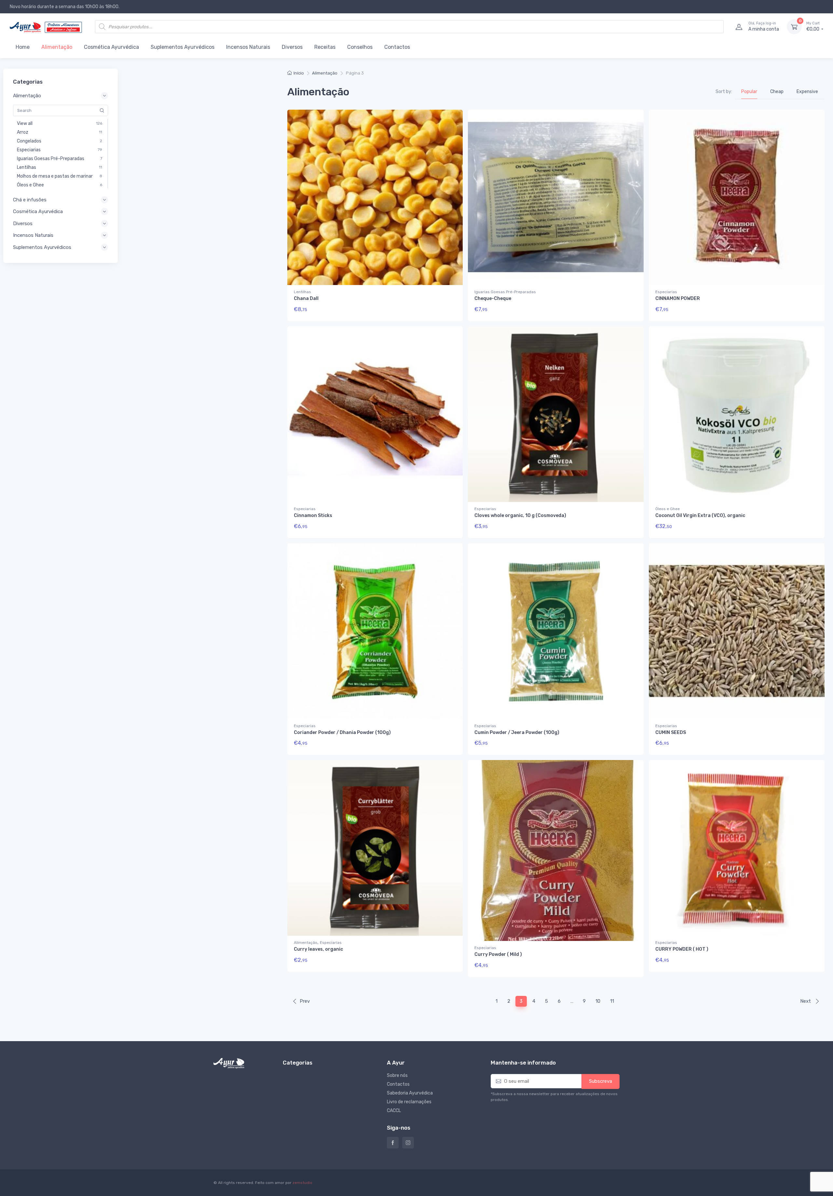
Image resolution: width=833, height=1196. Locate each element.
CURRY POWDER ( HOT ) (681, 949)
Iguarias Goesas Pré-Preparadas (505, 292)
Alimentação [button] (27, 96)
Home (23, 47)
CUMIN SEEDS (670, 732)
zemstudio (302, 1182)
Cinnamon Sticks (313, 515)
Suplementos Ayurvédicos (182, 47)
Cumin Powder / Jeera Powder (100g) (516, 732)
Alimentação (56, 47)
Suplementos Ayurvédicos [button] (42, 247)
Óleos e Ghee (667, 509)
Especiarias (666, 292)
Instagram (408, 1142)
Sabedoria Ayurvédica (410, 1093)
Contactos (397, 47)
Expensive (807, 91)
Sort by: (724, 91)
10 (597, 1001)
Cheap (777, 91)
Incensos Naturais (248, 47)
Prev (305, 1001)
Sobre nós (397, 1075)
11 (612, 1001)
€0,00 (813, 26)
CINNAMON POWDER (677, 298)
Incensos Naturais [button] (33, 235)
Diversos (292, 47)
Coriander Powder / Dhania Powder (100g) (342, 732)
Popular (749, 91)
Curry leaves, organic (318, 949)
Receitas (324, 47)
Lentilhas (302, 292)
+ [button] (445, 311)
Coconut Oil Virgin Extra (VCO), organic (700, 515)
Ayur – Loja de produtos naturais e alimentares (393, 1142)
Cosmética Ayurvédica (111, 47)
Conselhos (360, 47)
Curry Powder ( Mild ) (498, 954)
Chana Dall (306, 298)
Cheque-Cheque (492, 298)
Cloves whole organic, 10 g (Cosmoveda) (520, 515)
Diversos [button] (23, 223)
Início (299, 73)
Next (806, 1001)
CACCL (394, 1110)
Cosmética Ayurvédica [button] (38, 211)
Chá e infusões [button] (30, 200)
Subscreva (600, 1081)
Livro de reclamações (409, 1102)
